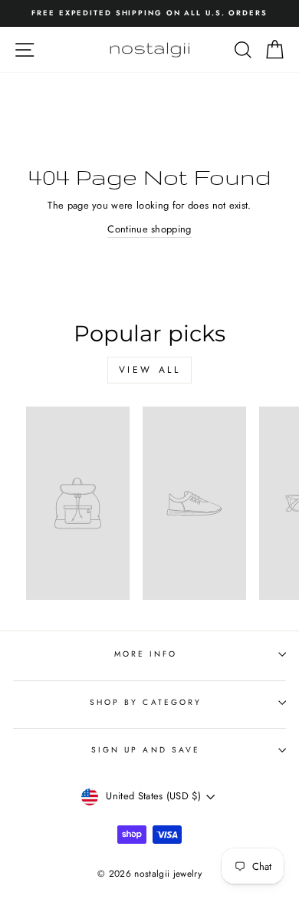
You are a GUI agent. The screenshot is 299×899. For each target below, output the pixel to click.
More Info (146, 654)
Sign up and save (145, 750)
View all (150, 370)
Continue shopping (149, 229)
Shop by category (146, 702)
